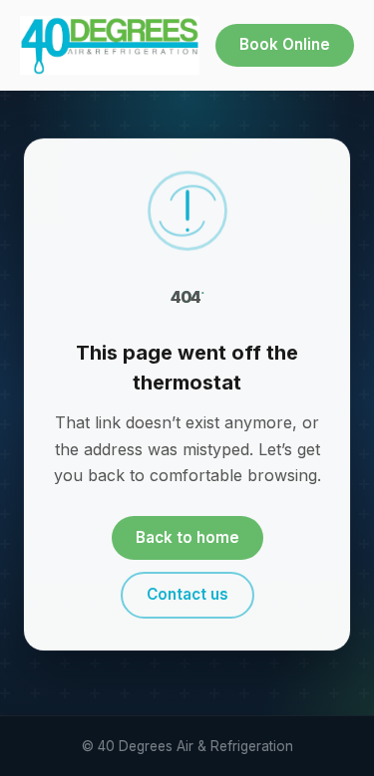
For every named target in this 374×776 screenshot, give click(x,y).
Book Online (284, 44)
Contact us (187, 594)
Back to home (187, 537)
